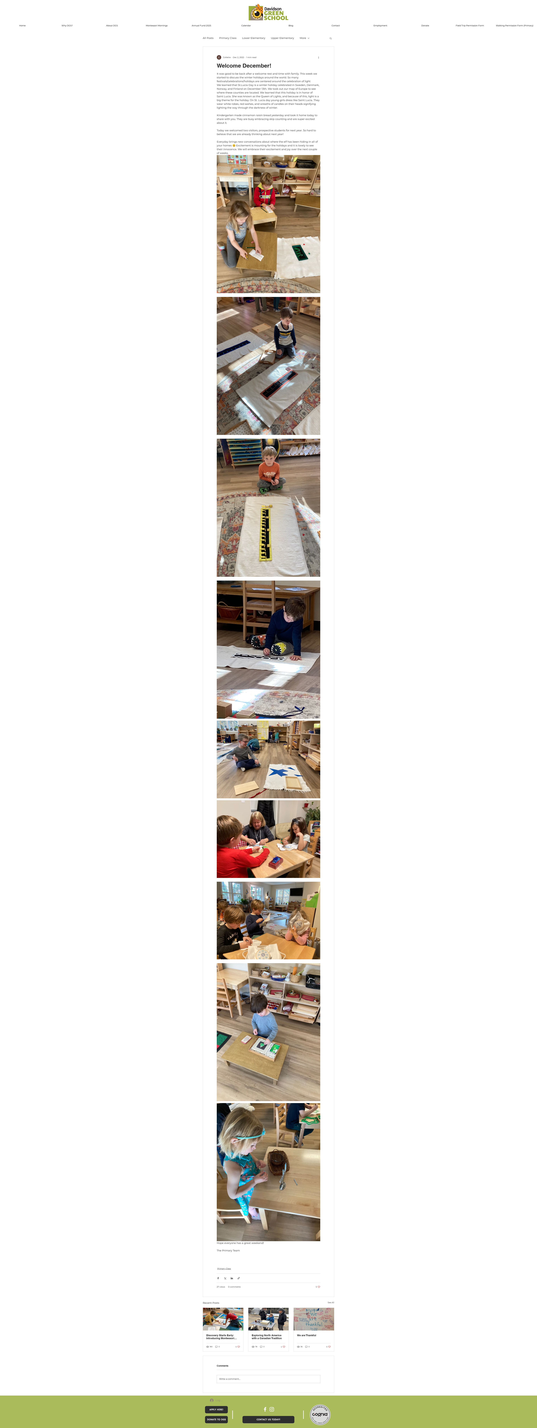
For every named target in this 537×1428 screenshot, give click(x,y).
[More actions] (318, 57)
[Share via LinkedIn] (231, 1278)
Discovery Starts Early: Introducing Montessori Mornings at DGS (220, 1337)
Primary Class (227, 38)
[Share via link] (238, 1278)
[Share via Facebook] (218, 1278)
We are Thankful (306, 1335)
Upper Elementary (282, 38)
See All (331, 1302)
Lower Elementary (253, 38)
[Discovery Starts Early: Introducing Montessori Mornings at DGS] (223, 1319)
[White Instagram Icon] (272, 1409)
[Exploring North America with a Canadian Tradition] (268, 1319)
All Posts (208, 38)
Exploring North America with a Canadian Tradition (267, 1337)
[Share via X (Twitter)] (225, 1278)
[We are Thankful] (314, 1319)
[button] (330, 38)
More (303, 38)
